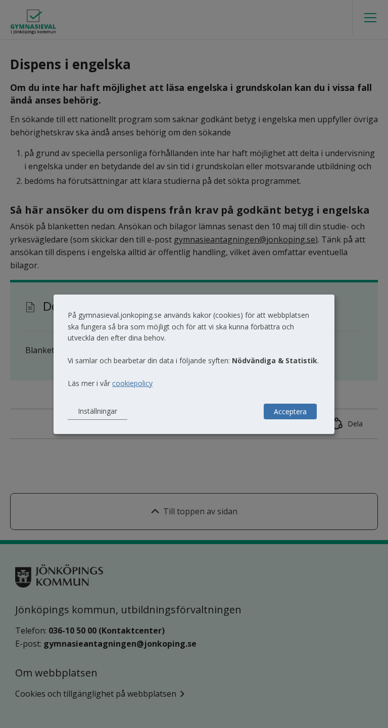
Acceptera (290, 411)
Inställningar (97, 411)
